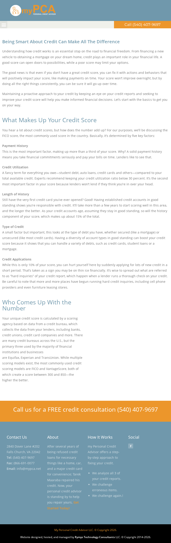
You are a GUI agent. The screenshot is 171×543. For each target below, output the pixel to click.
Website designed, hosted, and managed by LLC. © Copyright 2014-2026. (85, 537)
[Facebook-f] (130, 446)
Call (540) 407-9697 (142, 24)
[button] (3, 24)
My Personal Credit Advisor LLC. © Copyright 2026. (85, 530)
